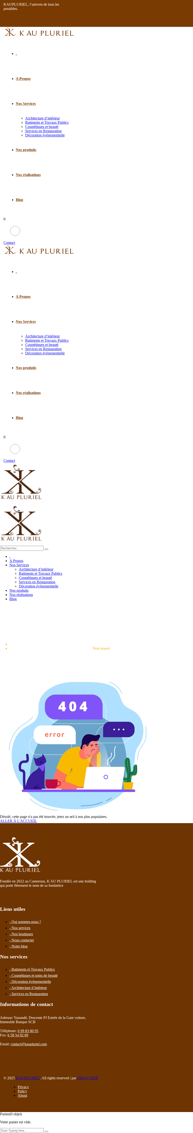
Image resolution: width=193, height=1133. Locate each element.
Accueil (101, 644)
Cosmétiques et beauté (41, 127)
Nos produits (26, 150)
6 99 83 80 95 (28, 1031)
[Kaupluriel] (21, 502)
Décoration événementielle (45, 135)
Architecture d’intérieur (42, 118)
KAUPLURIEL (28, 1078)
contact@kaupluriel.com (29, 1044)
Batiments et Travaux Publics (46, 122)
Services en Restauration (43, 131)
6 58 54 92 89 (18, 1035)
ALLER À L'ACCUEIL (18, 821)
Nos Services (26, 104)
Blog (19, 200)
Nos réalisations (28, 175)
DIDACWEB (87, 1078)
